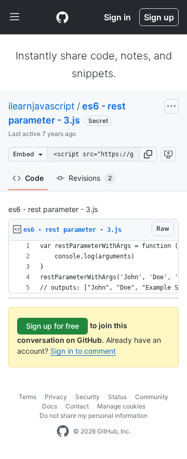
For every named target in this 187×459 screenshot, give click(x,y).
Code (34, 177)
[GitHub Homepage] (63, 431)
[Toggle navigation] (14, 17)
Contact (77, 406)
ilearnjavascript (41, 106)
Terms (27, 397)
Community (151, 397)
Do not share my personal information (93, 415)
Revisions (90, 177)
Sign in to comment (83, 350)
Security (87, 397)
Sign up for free (52, 325)
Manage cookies (121, 406)
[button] (148, 154)
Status (117, 397)
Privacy (56, 397)
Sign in (117, 17)
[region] (93, 267)
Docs (49, 406)
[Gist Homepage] (62, 17)
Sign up (159, 17)
